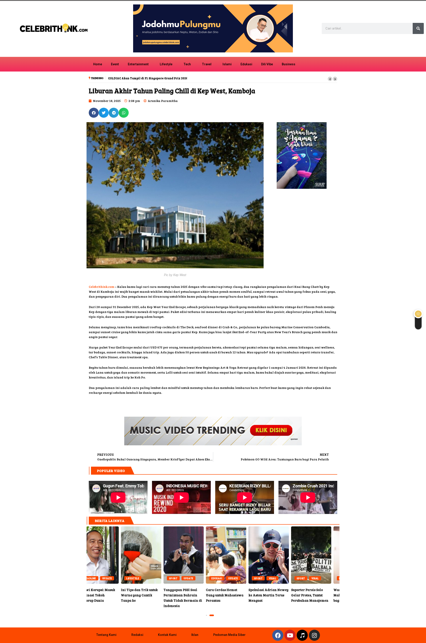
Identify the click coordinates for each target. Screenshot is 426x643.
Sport (139, 578)
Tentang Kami (106, 635)
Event (115, 64)
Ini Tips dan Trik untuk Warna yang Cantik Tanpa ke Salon (107, 555)
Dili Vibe (267, 64)
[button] (330, 79)
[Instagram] (314, 635)
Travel (206, 64)
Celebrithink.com (101, 287)
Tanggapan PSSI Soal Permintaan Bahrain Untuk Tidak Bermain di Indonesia (149, 555)
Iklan (194, 635)
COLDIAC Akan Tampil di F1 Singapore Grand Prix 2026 (147, 78)
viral (238, 578)
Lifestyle (166, 64)
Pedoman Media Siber (229, 635)
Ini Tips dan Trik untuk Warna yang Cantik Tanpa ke (105, 595)
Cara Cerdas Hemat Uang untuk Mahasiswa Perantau (192, 555)
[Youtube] (290, 635)
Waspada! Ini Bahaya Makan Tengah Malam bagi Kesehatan (319, 555)
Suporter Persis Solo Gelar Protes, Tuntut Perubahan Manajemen (277, 555)
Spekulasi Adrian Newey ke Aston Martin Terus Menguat (234, 555)
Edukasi (246, 64)
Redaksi (137, 635)
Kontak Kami (167, 635)
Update (154, 578)
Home (97, 64)
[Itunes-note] (302, 635)
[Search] (418, 28)
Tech (187, 64)
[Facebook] (277, 635)
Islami (227, 64)
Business (288, 64)
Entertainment (138, 64)
